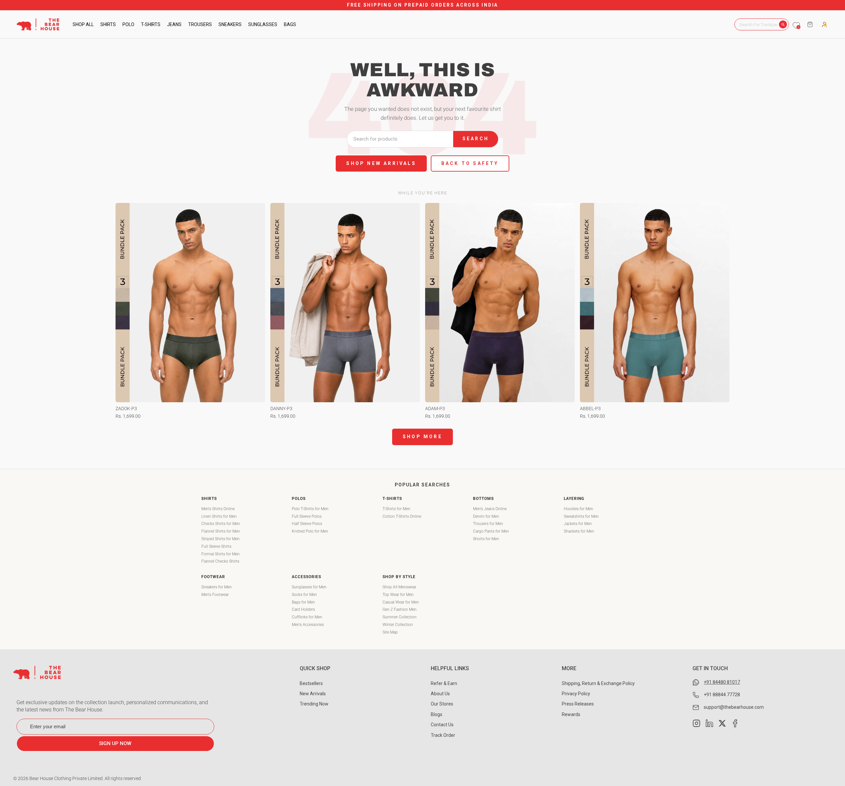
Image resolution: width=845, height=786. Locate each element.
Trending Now (314, 703)
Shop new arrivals (381, 163)
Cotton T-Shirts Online (402, 516)
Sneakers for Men (216, 587)
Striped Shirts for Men (220, 539)
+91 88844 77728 (722, 694)
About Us (440, 693)
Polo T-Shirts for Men (310, 509)
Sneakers (230, 24)
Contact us (442, 724)
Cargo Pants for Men (491, 531)
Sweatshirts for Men (581, 516)
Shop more (422, 436)
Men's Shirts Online (218, 509)
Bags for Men (303, 602)
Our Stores (442, 703)
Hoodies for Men (578, 509)
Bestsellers (311, 683)
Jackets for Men (578, 523)
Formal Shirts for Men (220, 554)
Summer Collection (400, 617)
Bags (290, 24)
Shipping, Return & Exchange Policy (598, 683)
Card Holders (303, 609)
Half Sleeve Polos (307, 523)
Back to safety (470, 163)
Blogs (436, 714)
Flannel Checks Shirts (220, 561)
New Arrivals (313, 693)
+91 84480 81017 (722, 682)
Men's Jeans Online (490, 509)
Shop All (83, 24)
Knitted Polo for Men (310, 531)
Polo (128, 24)
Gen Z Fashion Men (400, 609)
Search (475, 138)
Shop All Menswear (399, 587)
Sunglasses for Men (309, 587)
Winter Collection (398, 624)
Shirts (108, 24)
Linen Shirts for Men (219, 516)
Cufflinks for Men (307, 617)
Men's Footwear (215, 594)
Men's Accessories (308, 624)
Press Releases (578, 703)
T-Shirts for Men (396, 509)
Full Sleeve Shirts (216, 546)
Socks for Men (304, 594)
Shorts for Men (486, 539)
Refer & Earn (444, 683)
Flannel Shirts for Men (220, 531)
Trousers (200, 24)
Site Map (390, 632)
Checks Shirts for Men (220, 523)
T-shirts (150, 24)
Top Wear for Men (398, 594)
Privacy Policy (576, 693)
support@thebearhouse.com (734, 707)
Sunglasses (262, 24)
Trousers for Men (488, 523)
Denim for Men (486, 516)
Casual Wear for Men (401, 602)
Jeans (174, 24)
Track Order (443, 735)
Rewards (571, 714)
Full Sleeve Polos (306, 516)
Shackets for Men (579, 531)
